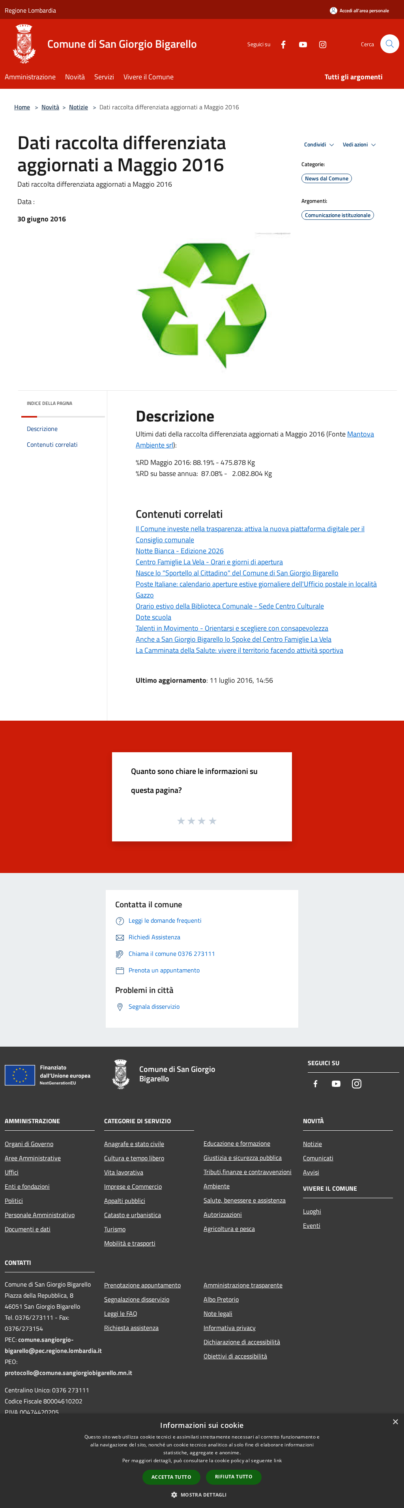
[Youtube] (300, 43)
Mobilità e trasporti (129, 1243)
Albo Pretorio (221, 1299)
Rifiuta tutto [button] (233, 1476)
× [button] (395, 1422)
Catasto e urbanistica (132, 1215)
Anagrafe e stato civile (134, 1143)
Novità (50, 107)
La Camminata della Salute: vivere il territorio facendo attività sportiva (239, 650)
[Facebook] (280, 43)
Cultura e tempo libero (134, 1158)
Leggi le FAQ (120, 1313)
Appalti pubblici (124, 1200)
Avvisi (311, 1172)
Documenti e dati (27, 1229)
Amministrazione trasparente (243, 1285)
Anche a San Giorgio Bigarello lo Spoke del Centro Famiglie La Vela (233, 639)
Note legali (218, 1313)
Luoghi (312, 1211)
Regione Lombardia (30, 10)
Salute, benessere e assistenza (245, 1200)
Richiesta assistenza (131, 1327)
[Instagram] (319, 43)
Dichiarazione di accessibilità (242, 1342)
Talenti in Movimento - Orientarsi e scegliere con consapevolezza (232, 628)
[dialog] (202, 1461)
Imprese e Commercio (133, 1186)
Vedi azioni (356, 144)
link (278, 1460)
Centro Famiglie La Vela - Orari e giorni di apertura (209, 561)
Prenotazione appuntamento (142, 1285)
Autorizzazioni (223, 1214)
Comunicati (318, 1158)
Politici (14, 1200)
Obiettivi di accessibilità (235, 1356)
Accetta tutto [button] (171, 1477)
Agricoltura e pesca (229, 1228)
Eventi (311, 1225)
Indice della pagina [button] (49, 403)
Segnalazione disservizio (136, 1299)
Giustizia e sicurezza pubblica (243, 1157)
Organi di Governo (29, 1143)
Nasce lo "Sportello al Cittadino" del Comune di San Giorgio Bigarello (237, 573)
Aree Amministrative (33, 1158)
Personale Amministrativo (40, 1215)
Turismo (114, 1229)
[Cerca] (389, 43)
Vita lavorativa (123, 1172)
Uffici (12, 1172)
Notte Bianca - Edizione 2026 (180, 550)
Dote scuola (153, 617)
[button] (201, 1495)
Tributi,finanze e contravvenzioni (248, 1171)
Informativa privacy (230, 1327)
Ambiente (217, 1186)
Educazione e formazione (237, 1143)
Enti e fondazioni (27, 1186)
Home (22, 107)
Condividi (315, 144)
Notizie (78, 107)
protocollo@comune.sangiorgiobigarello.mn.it (68, 1372)
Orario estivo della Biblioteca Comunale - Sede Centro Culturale (230, 606)
